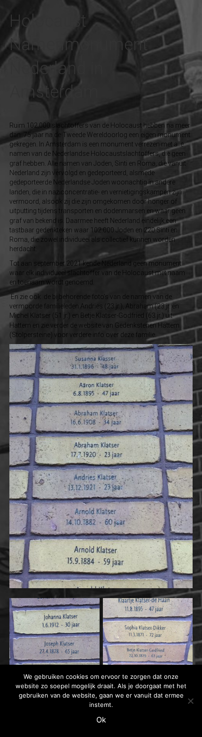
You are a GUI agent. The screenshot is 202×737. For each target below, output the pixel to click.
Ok (101, 719)
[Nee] (190, 701)
